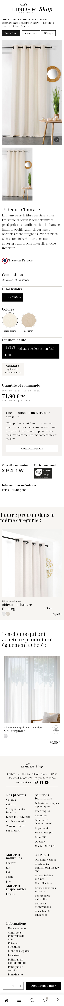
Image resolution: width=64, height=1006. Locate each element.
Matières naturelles (14, 856)
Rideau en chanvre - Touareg (18, 607)
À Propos (42, 855)
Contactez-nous (32, 448)
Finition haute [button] (14, 340)
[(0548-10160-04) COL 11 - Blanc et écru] (4, 614)
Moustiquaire (14, 731)
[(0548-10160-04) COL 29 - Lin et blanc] (8, 614)
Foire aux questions (14, 945)
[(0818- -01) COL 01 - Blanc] (6, 736)
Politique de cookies (15, 968)
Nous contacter (24, 782)
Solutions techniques (43, 796)
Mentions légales (19, 951)
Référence (7, 390)
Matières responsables (16, 887)
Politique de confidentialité (17, 961)
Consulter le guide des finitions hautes (12, 369)
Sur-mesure (30, 33)
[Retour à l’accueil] (32, 7)
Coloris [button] (8, 309)
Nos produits (16, 795)
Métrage (48, 33)
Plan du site (15, 974)
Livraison (14, 955)
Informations (16, 923)
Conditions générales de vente (16, 936)
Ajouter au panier (43, 985)
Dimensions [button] (12, 289)
